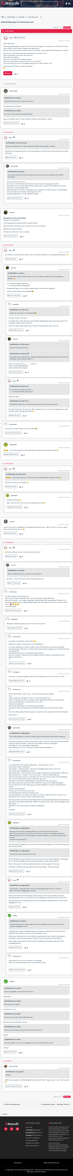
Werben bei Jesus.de (32, 1145)
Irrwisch (12, 212)
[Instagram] (11, 1129)
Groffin (15, 915)
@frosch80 (25, 344)
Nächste (66, 27)
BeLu (11, 38)
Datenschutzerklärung (51, 1163)
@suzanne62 (23, 143)
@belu (19, 98)
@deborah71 (22, 474)
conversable (13, 424)
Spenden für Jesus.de (32, 1143)
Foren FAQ (29, 1127)
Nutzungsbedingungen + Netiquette (34, 1130)
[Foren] (3, 17)
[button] (69, 3)
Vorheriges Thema (48, 1104)
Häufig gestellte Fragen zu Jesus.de (34, 1135)
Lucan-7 (12, 521)
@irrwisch (25, 310)
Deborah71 (13, 444)
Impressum (18, 1163)
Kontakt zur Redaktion (33, 1138)
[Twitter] (17, 1129)
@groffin (21, 1071)
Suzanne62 (13, 91)
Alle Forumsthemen (13, 1104)
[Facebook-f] (6, 1129)
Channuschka (13, 1066)
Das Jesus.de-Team (32, 1140)
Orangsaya (14, 619)
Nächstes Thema (63, 1104)
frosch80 (15, 304)
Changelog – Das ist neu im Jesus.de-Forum (34, 1132)
